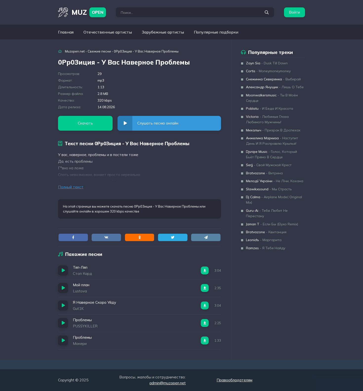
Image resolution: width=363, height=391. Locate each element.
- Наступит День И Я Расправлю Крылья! (272, 141)
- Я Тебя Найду (265, 248)
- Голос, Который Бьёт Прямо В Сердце (271, 154)
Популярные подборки (216, 32)
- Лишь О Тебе (275, 87)
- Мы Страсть (269, 189)
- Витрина (264, 173)
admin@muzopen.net (167, 383)
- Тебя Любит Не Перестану (267, 213)
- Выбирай (273, 79)
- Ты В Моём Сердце (272, 98)
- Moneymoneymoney (268, 71)
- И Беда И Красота (269, 108)
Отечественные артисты (107, 32)
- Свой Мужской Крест (269, 165)
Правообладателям (234, 380)
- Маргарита (264, 240)
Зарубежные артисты (163, 32)
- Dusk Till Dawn (267, 63)
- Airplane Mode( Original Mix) (274, 200)
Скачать (85, 123)
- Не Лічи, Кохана (274, 181)
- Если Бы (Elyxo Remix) (272, 224)
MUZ (87, 12)
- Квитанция (266, 232)
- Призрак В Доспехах (273, 130)
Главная (66, 32)
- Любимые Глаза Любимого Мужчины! (267, 119)
